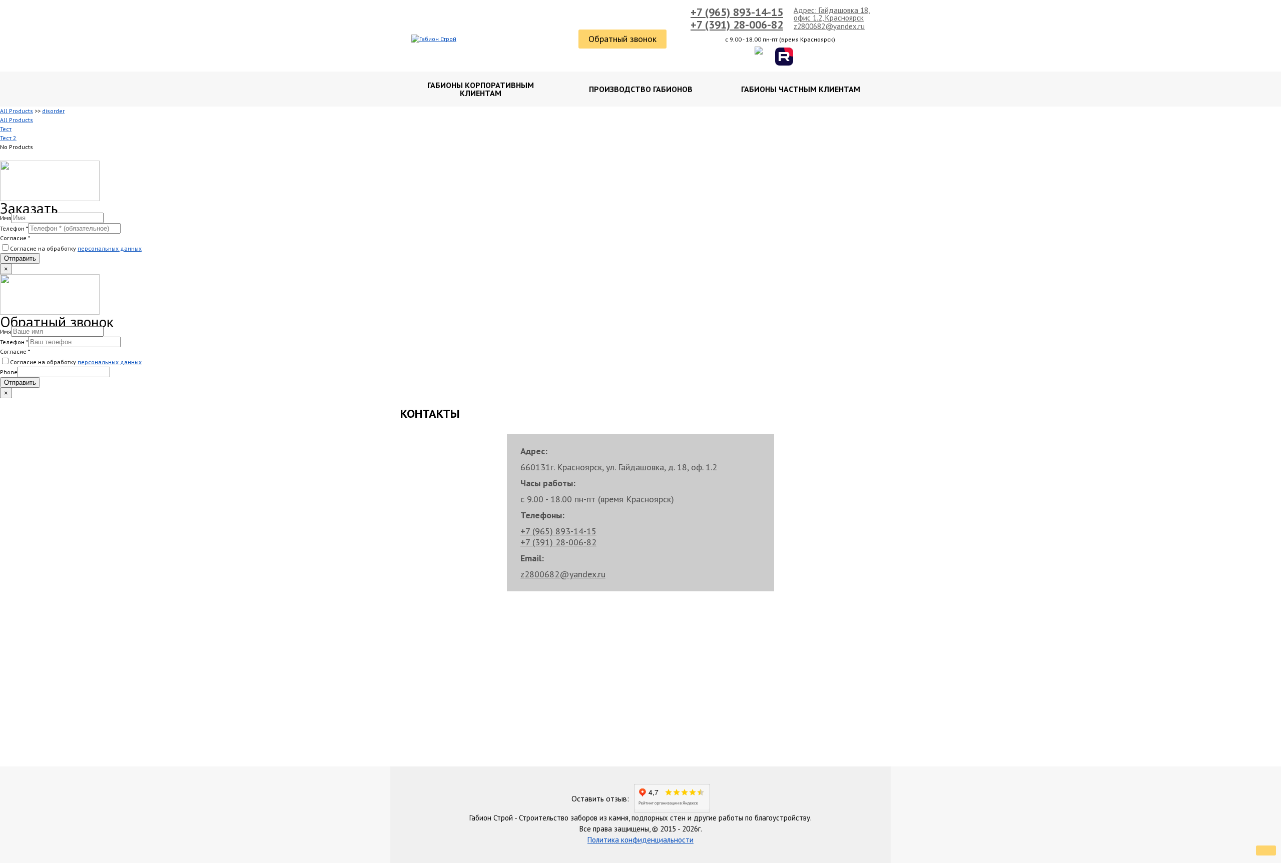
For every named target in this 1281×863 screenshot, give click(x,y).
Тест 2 (8, 138)
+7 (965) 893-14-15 (737, 12)
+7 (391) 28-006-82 (737, 25)
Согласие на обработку (76, 248)
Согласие (15, 238)
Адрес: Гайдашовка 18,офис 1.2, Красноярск (832, 14)
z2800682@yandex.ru (829, 26)
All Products (16, 111)
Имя (5, 218)
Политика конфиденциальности (640, 839)
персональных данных (110, 248)
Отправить (20, 258)
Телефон (14, 228)
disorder (53, 111)
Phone (9, 372)
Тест (6, 129)
